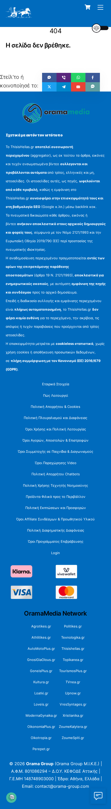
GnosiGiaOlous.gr (41, 660)
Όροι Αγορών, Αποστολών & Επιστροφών (55, 440)
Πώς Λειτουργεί (55, 395)
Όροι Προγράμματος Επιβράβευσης (55, 541)
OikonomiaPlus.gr (41, 726)
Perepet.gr (41, 749)
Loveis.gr (41, 704)
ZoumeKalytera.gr (73, 726)
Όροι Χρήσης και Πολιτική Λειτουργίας (55, 429)
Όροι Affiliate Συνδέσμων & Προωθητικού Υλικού (55, 519)
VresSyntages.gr (73, 704)
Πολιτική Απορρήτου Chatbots (55, 474)
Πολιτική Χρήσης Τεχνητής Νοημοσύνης (55, 485)
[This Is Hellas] (19, 16)
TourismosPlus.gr (73, 671)
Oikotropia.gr (41, 738)
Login (55, 553)
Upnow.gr (73, 693)
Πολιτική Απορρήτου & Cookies (55, 407)
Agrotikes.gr (41, 626)
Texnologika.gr (73, 637)
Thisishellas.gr (72, 648)
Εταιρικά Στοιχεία (55, 384)
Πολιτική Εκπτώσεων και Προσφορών (55, 508)
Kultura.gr (41, 682)
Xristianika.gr (73, 715)
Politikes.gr (73, 626)
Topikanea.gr (73, 660)
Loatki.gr (41, 693)
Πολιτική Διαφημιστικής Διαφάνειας (55, 530)
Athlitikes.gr (41, 637)
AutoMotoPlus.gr (41, 648)
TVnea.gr (73, 682)
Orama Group (39, 763)
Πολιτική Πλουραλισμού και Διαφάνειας (55, 418)
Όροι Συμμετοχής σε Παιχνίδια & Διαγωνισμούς (55, 451)
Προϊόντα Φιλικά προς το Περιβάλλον (55, 496)
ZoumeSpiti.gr (73, 738)
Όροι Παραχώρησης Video (55, 463)
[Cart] (87, 7)
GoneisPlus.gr (41, 671)
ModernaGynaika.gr (41, 715)
